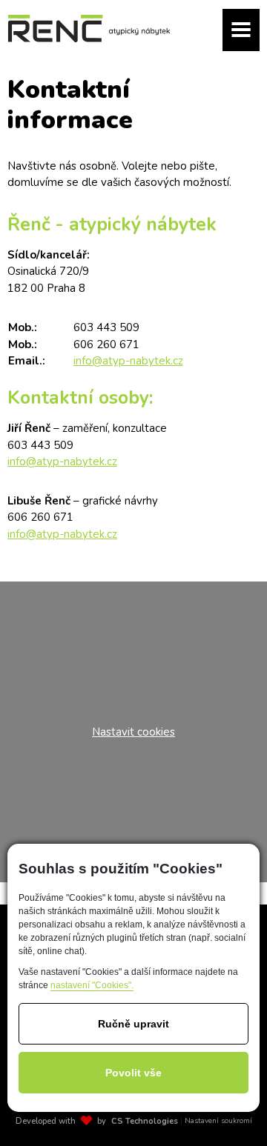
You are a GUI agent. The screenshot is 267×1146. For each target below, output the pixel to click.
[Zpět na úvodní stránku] (89, 28)
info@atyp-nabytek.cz (128, 360)
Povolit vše (133, 1073)
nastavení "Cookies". (92, 985)
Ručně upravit (133, 1024)
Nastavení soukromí (218, 1121)
